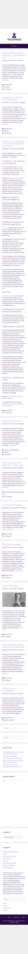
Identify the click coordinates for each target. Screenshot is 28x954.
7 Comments (7, 454)
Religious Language (9, 865)
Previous (5, 728)
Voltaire (6, 131)
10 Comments (8, 496)
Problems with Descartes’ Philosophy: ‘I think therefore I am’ (14, 55)
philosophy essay (15, 178)
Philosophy (20, 167)
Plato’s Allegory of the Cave (10, 404)
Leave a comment (9, 720)
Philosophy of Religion (9, 856)
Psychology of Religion (9, 863)
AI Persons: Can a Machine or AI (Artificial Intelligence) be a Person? (13, 143)
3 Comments (7, 89)
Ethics (4, 854)
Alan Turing (5, 228)
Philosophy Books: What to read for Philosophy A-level (13, 645)
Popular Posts (8, 84)
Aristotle (6, 452)
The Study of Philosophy (12, 505)
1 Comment (7, 536)
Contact (5, 910)
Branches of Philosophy (10, 756)
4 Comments (7, 133)
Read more (5, 80)
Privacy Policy (7, 908)
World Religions (7, 867)
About (5, 906)
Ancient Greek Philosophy (11, 450)
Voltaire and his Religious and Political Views (12, 98)
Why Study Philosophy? (11, 544)
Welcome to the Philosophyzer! (8, 689)
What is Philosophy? (10, 585)
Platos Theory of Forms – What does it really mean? (12, 463)
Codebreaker (6, 296)
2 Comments (7, 413)
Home (5, 903)
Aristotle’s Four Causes (11, 421)
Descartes (7, 87)
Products (5, 861)
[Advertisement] (14, 15)
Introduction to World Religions (12, 758)
